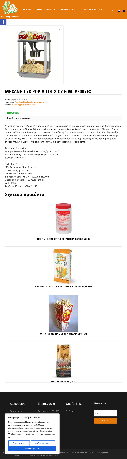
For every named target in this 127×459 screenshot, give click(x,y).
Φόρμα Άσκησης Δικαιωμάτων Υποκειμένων (89, 453)
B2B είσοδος (86, 27)
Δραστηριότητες (68, 9)
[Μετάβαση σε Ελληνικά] (123, 10)
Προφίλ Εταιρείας (44, 9)
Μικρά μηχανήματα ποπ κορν (24, 105)
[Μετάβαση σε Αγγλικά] (119, 10)
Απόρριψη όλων (43, 443)
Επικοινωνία (58, 27)
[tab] (63, 113)
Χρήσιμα (39, 27)
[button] (3, 22)
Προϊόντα (26, 9)
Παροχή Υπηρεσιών (93, 9)
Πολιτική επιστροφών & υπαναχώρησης (46, 455)
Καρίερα (72, 27)
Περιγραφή (13, 113)
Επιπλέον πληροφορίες (19, 118)
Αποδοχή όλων (32, 448)
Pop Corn (18, 102)
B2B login (70, 411)
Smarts (16, 455)
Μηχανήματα (39, 102)
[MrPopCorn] (10, 7)
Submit (105, 420)
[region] (32, 433)
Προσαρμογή (19, 443)
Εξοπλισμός (28, 102)
